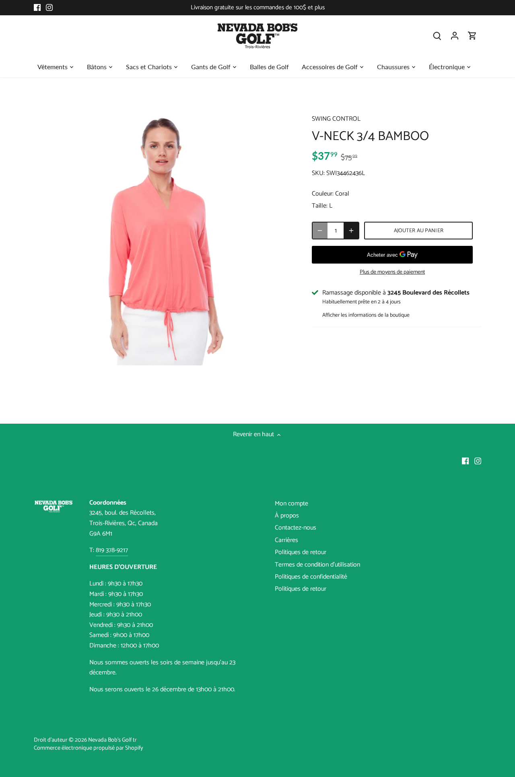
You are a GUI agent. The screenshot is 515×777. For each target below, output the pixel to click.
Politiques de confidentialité (311, 576)
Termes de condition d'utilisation (317, 564)
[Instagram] (49, 7)
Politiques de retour (300, 552)
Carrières (286, 540)
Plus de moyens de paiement (392, 272)
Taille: (320, 205)
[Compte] (455, 36)
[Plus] (351, 230)
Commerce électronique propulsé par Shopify (88, 748)
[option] (163, 235)
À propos (287, 515)
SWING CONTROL (336, 118)
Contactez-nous (295, 527)
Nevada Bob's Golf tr (112, 740)
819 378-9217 (112, 550)
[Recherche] (437, 36)
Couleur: (323, 193)
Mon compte (291, 503)
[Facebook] (37, 7)
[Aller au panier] (472, 36)
